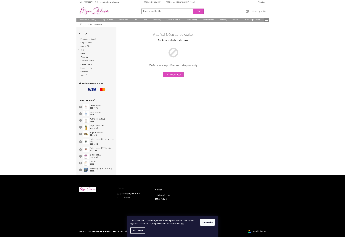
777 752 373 (125, 197)
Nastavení (138, 230)
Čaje (82, 50)
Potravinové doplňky (89, 39)
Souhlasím (207, 222)
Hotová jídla (85, 46)
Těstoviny (85, 57)
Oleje (83, 53)
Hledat (198, 11)
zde (182, 223)
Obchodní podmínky (152, 2)
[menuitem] (87, 20)
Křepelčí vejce (86, 42)
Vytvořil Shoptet (259, 231)
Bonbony (84, 71)
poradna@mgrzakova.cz (130, 193)
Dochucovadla (86, 68)
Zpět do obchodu (173, 74)
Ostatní (83, 75)
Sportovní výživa (87, 60)
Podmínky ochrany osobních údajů (180, 2)
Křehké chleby (86, 64)
